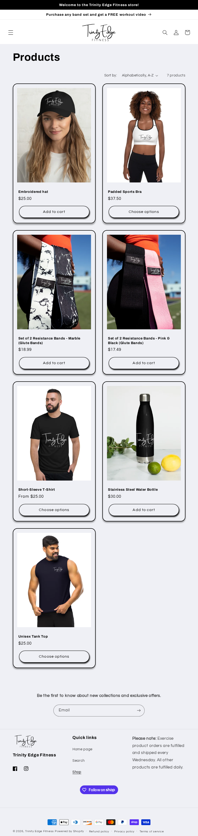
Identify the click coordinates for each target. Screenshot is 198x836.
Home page (82, 749)
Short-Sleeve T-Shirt (36, 489)
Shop (76, 772)
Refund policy (99, 831)
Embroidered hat (33, 192)
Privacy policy (124, 831)
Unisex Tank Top (33, 636)
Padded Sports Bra (124, 192)
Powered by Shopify (69, 831)
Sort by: (110, 75)
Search (78, 760)
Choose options (144, 212)
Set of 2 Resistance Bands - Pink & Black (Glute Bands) (139, 340)
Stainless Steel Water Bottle (133, 489)
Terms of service (152, 831)
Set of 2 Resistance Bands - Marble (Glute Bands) (49, 340)
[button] (10, 32)
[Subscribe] (138, 710)
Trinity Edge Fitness (39, 831)
